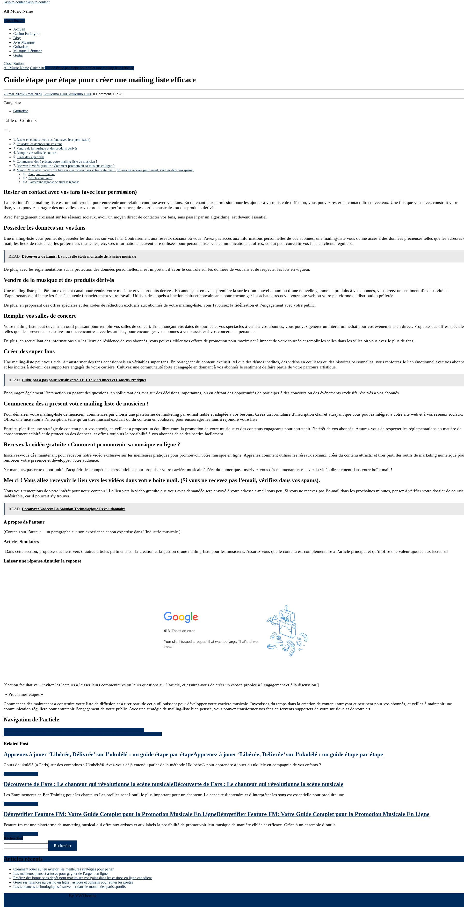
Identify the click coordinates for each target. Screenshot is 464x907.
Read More (21, 774)
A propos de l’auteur (42, 174)
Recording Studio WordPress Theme (36, 895)
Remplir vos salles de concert (37, 153)
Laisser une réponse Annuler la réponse (54, 182)
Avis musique (24, 42)
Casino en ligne (26, 33)
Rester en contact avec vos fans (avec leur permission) (53, 140)
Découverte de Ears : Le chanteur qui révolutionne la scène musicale (173, 784)
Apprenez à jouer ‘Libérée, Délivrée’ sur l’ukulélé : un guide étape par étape (193, 754)
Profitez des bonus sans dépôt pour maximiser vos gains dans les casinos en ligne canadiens (82, 878)
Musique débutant (27, 51)
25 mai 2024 (23, 94)
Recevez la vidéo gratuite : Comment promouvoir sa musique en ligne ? (66, 166)
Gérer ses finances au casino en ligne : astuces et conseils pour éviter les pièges (73, 882)
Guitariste (20, 47)
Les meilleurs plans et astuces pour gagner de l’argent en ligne (60, 873)
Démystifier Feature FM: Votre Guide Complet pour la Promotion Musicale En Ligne (216, 814)
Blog (17, 38)
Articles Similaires (40, 178)
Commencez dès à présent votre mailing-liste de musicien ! (57, 161)
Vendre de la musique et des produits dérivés (47, 148)
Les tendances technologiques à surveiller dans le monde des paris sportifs (69, 887)
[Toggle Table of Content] (7, 131)
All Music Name (18, 11)
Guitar (18, 55)
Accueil (19, 29)
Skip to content (27, 2)
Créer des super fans (30, 157)
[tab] (14, 20)
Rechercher (13, 838)
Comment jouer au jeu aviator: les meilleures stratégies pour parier (63, 869)
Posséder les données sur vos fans (39, 144)
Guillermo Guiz (67, 94)
